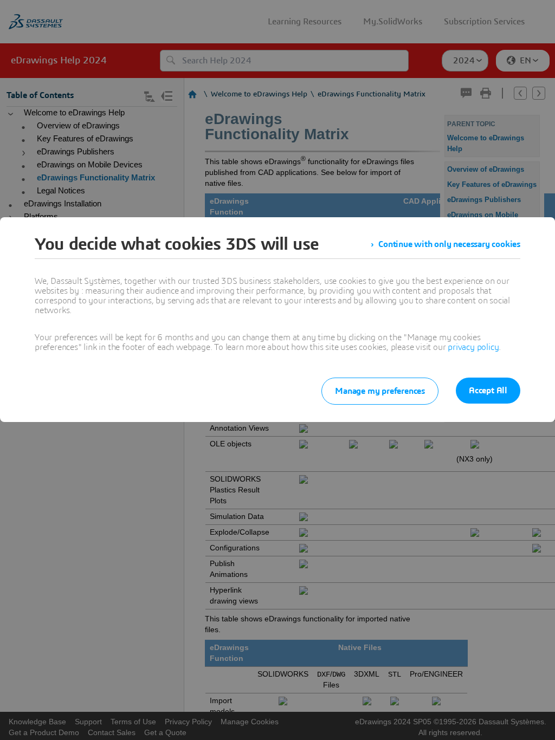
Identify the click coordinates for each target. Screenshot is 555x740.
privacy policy (473, 347)
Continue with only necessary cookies (449, 244)
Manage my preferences (380, 391)
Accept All (488, 390)
